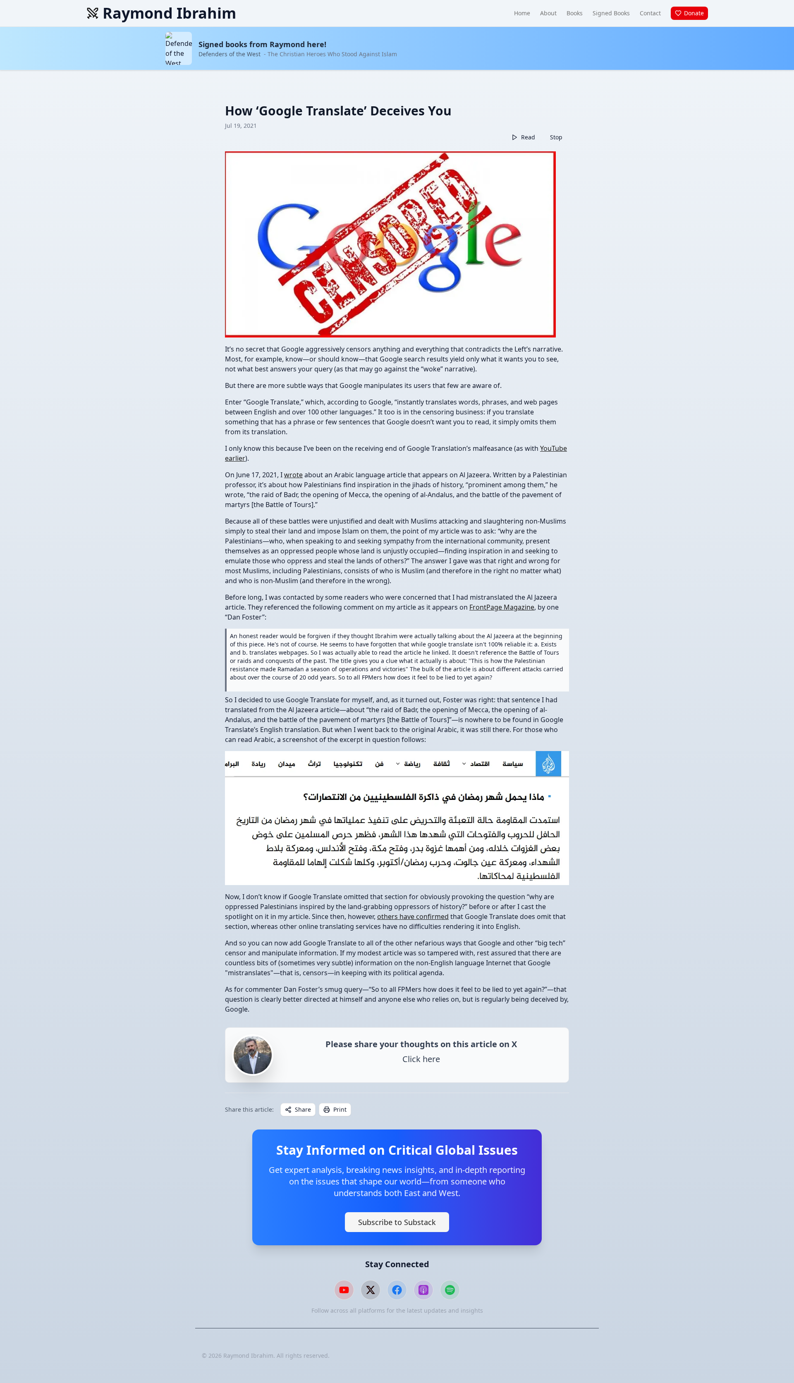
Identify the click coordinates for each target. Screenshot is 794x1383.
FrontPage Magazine (501, 607)
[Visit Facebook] (397, 1290)
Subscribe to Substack (397, 1222)
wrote (293, 474)
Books (575, 13)
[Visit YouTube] (344, 1290)
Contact (650, 13)
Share (303, 1109)
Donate (694, 13)
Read (528, 137)
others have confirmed (413, 916)
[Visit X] (370, 1290)
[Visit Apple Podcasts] (423, 1290)
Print (340, 1109)
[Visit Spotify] (450, 1290)
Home (522, 13)
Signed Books (611, 13)
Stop (556, 137)
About (548, 13)
